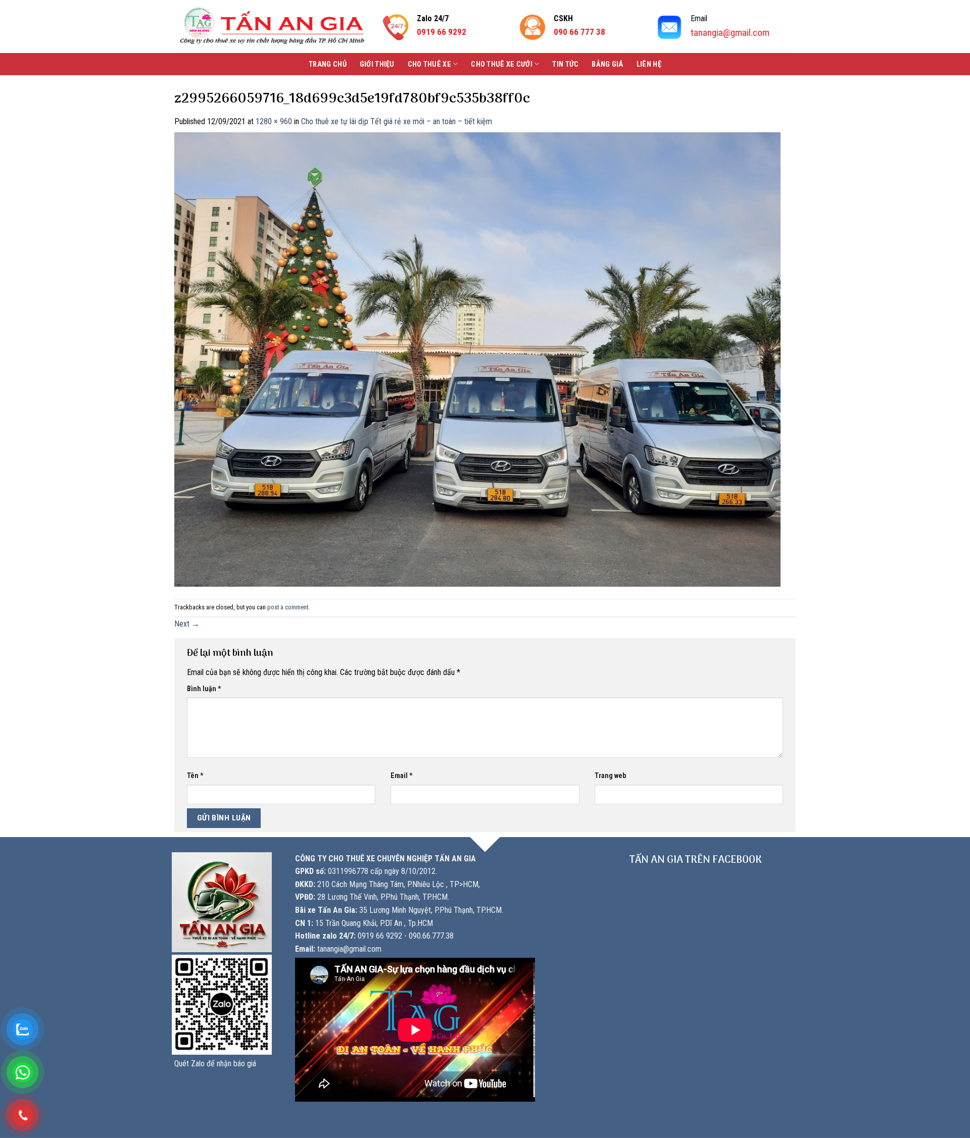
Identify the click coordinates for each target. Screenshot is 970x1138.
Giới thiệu (377, 64)
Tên (195, 775)
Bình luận (204, 689)
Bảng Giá (607, 64)
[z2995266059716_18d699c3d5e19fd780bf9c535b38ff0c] (477, 359)
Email (402, 775)
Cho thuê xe (429, 64)
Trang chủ (328, 64)
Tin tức (565, 64)
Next (187, 624)
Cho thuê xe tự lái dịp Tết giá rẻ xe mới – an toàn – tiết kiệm (396, 121)
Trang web (610, 775)
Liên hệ (649, 64)
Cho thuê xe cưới (501, 64)
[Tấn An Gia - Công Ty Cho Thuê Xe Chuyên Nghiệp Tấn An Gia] (272, 26)
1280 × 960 (274, 121)
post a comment (287, 607)
